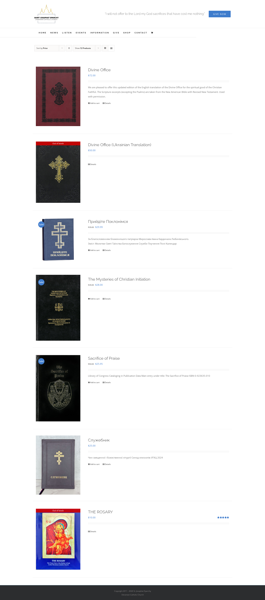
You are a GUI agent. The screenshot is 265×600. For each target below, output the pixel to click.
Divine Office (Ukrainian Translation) (119, 144)
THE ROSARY (100, 512)
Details (108, 103)
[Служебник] (58, 465)
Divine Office (99, 70)
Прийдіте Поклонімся (108, 221)
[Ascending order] (69, 48)
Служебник (99, 440)
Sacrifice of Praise (104, 358)
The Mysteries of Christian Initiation (119, 279)
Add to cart (95, 103)
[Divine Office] (58, 96)
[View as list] (111, 48)
